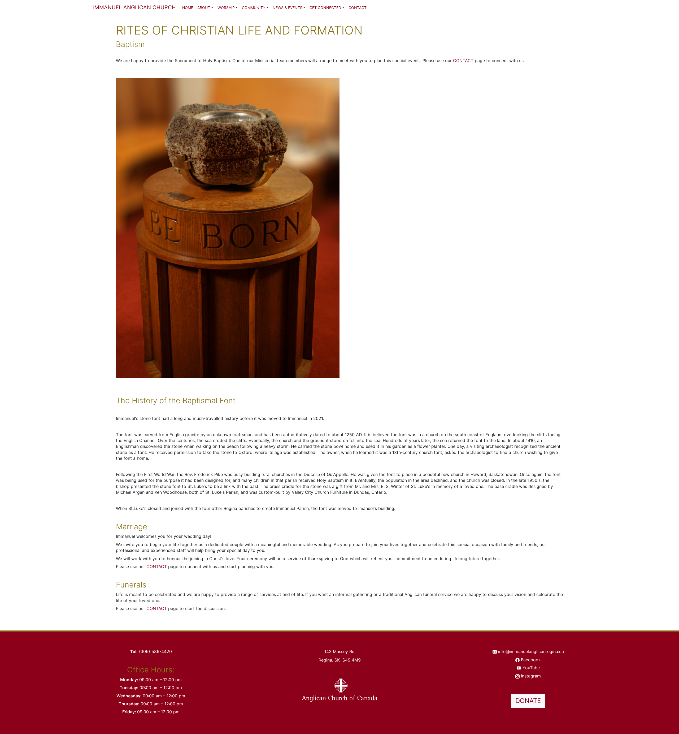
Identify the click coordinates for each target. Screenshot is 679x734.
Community (253, 7)
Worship (226, 7)
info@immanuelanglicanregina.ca (531, 651)
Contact (358, 7)
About (203, 7)
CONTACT (463, 60)
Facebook (531, 659)
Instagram (531, 676)
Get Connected (325, 7)
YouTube (531, 667)
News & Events (287, 7)
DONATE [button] (528, 701)
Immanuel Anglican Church (134, 7)
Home (187, 7)
